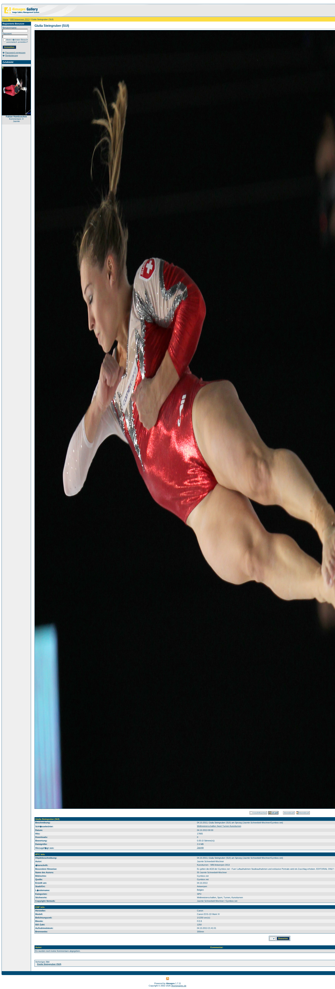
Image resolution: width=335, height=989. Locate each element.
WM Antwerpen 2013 (19, 19)
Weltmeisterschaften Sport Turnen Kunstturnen (219, 826)
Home (5, 19)
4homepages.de (178, 986)
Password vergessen (15, 52)
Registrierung (11, 55)
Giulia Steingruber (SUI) (49, 964)
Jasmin (200, 847)
